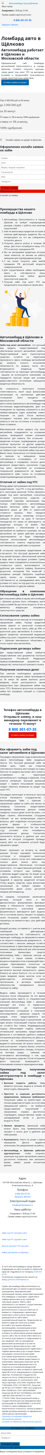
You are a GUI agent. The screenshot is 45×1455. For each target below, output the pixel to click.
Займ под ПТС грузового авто (14, 1239)
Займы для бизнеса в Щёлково (15, 1252)
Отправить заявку (10, 1444)
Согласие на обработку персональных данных (22, 1421)
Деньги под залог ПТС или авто (15, 1246)
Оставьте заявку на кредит (15, 82)
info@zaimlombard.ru (22, 1205)
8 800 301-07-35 (23, 20)
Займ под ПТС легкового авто (14, 1233)
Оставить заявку (9, 187)
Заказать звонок (10, 24)
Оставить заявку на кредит (22, 735)
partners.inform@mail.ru (18, 1279)
